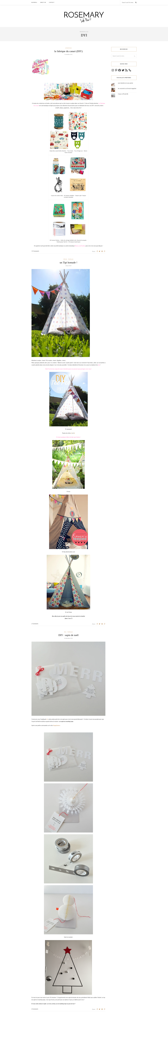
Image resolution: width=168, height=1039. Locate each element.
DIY (65, 631)
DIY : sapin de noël (68, 635)
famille (70, 259)
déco (65, 259)
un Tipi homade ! (68, 262)
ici (47, 719)
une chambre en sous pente (125, 83)
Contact (51, 2)
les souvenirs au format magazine (127, 88)
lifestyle (68, 47)
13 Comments (35, 251)
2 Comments (35, 623)
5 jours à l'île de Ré (123, 94)
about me (43, 2)
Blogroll (34, 2)
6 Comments (35, 1009)
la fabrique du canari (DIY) (68, 51)
